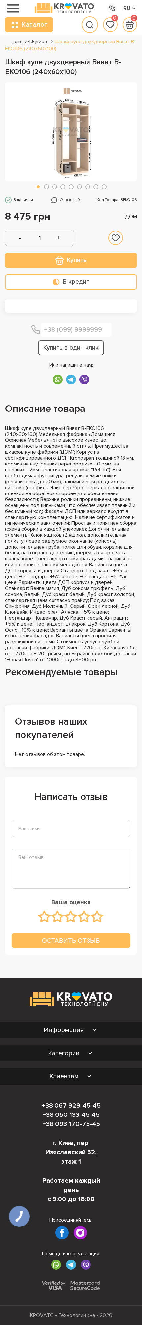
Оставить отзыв (71, 940)
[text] (44, 916)
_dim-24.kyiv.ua (29, 41)
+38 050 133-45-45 (71, 1115)
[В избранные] (115, 238)
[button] (38, 186)
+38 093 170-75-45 (71, 1124)
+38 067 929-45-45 (71, 1106)
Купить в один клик (71, 348)
